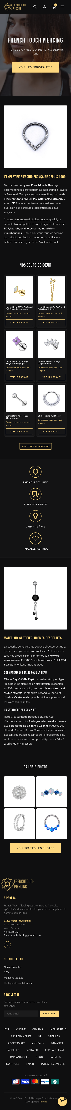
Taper (30, 1063)
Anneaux (38, 1043)
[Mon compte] (44, 6)
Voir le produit (19, 323)
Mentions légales (13, 977)
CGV (6, 972)
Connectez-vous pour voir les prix (18, 315)
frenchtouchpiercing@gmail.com (22, 935)
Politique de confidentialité (19, 983)
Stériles (54, 1036)
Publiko (43, 1101)
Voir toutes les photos (35, 848)
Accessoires (16, 1043)
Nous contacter (12, 967)
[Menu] (63, 6)
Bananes (57, 1043)
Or (40, 1036)
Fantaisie (32, 1050)
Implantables (19, 1057)
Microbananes (21, 1036)
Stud (39, 1057)
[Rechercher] (35, 6)
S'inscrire (49, 1013)
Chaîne (21, 1029)
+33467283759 (11, 931)
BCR (7, 1029)
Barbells (13, 1050)
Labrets (55, 1057)
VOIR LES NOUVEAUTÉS (35, 67)
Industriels (58, 1029)
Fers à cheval (54, 1050)
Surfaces (12, 1063)
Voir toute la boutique (35, 446)
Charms (37, 1029)
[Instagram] (7, 944)
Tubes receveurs (53, 1063)
